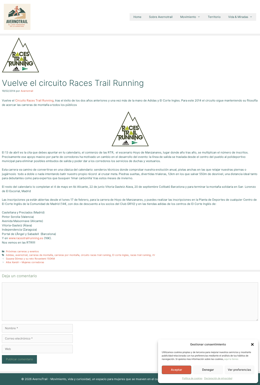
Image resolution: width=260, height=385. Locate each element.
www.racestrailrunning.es (26, 238)
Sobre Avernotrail (161, 17)
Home (137, 17)
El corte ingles (120, 255)
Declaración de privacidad (218, 378)
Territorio (214, 17)
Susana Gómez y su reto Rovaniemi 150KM (30, 258)
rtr (153, 255)
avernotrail (21, 255)
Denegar (208, 369)
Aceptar (176, 369)
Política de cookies (192, 378)
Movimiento (188, 17)
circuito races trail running (96, 255)
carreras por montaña (66, 255)
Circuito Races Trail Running (34, 100)
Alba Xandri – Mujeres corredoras (25, 262)
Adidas (10, 255)
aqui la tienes (231, 359)
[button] (252, 344)
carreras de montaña (41, 255)
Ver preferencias (239, 369)
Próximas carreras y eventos (22, 251)
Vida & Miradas (238, 17)
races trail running (140, 255)
